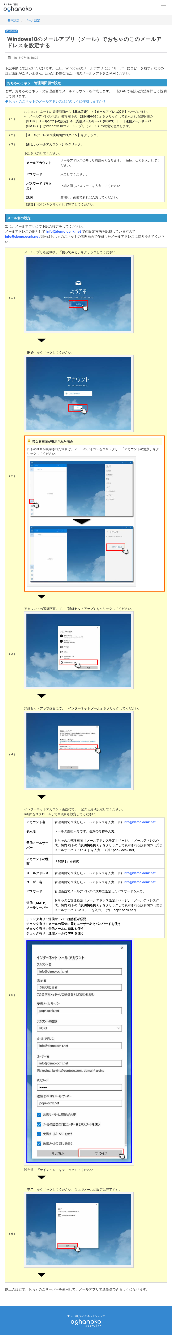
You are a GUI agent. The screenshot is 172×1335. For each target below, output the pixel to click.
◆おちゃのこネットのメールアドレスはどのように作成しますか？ (55, 101)
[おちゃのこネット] (86, 1322)
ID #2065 (11, 31)
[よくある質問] (23, 7)
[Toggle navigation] (163, 7)
